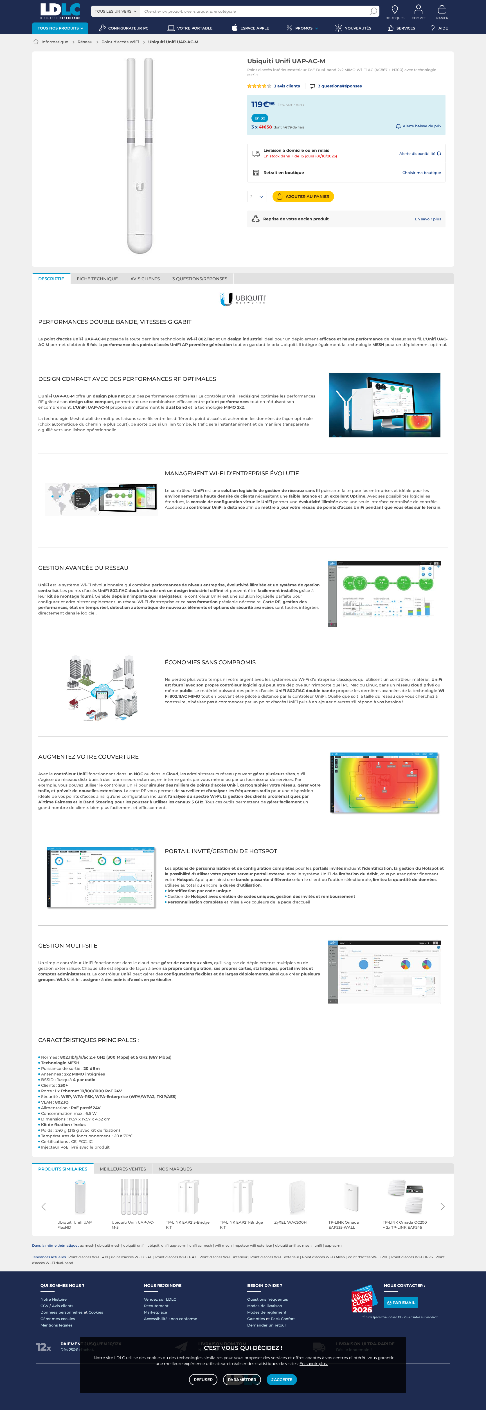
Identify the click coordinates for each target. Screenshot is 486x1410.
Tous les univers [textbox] (113, 11)
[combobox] (115, 11)
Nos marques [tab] (175, 1169)
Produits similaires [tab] (62, 1169)
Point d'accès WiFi (120, 41)
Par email (404, 1302)
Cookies (96, 1312)
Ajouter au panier (307, 196)
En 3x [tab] (260, 118)
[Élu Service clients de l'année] (364, 1311)
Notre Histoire (53, 1299)
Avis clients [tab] (145, 278)
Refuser (203, 1379)
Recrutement (156, 1305)
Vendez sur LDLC (160, 1299)
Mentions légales (56, 1325)
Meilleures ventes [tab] (123, 1169)
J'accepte (281, 1379)
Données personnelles (61, 1312)
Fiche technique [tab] (97, 278)
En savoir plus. (314, 1363)
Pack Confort (283, 1318)
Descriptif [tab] (51, 278)
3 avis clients (286, 86)
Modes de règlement (266, 1312)
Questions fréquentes (267, 1299)
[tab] (200, 278)
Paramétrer (242, 1379)
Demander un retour (266, 1325)
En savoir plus (428, 219)
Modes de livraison (264, 1305)
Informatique (55, 41)
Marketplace (155, 1312)
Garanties (256, 1318)
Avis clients (62, 1305)
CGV (44, 1305)
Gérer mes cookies (57, 1318)
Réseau (85, 41)
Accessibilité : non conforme (170, 1318)
